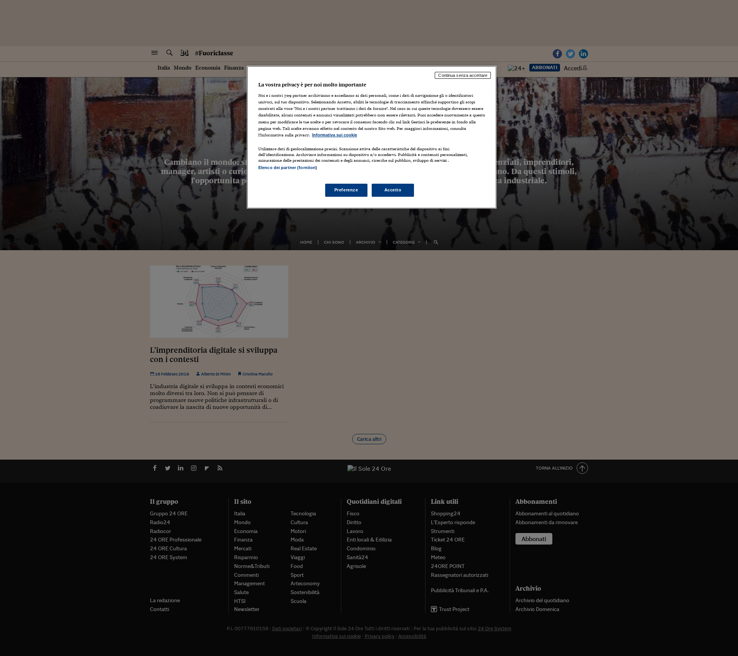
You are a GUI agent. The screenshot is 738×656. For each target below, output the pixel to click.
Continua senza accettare (462, 75)
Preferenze (346, 190)
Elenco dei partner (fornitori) (287, 167)
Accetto (393, 190)
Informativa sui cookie (334, 135)
